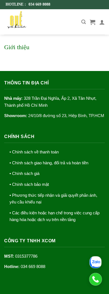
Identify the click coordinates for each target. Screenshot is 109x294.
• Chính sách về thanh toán (34, 152)
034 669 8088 (33, 266)
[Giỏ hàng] (92, 22)
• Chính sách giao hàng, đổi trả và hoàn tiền (49, 163)
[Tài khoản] (102, 22)
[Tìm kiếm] (83, 21)
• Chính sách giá (24, 173)
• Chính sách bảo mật (29, 184)
